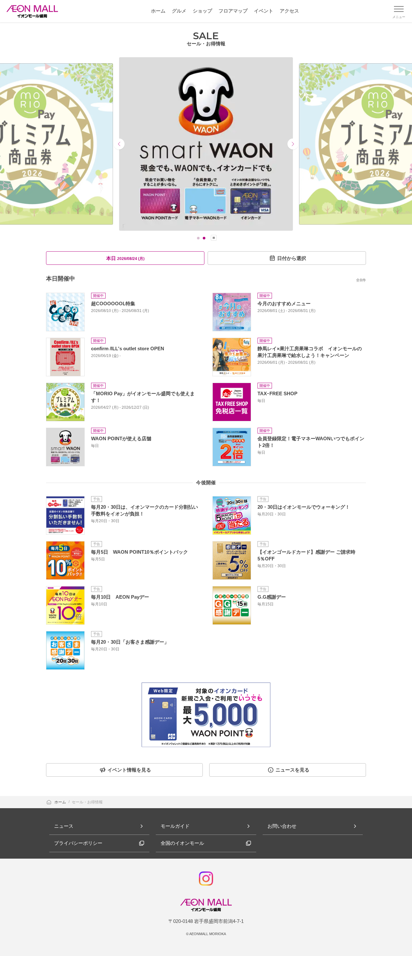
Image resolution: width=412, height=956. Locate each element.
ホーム (60, 802)
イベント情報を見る (129, 770)
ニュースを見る (292, 770)
